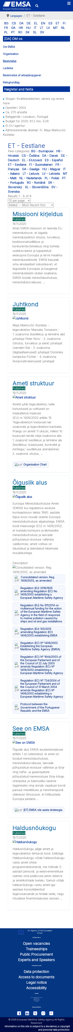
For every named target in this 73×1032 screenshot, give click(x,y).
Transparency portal (36, 965)
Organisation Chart (35, 464)
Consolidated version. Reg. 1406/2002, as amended (38, 579)
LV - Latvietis (51, 173)
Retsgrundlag (11, 82)
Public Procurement (36, 954)
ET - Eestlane (17, 164)
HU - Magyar (51, 169)
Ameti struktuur (33, 383)
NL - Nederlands (30, 178)
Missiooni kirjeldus (38, 214)
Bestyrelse (9, 61)
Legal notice (36, 982)
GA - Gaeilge (30, 169)
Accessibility (36, 988)
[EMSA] (17, 5)
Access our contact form (36, 1006)
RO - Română (36, 182)
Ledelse (8, 68)
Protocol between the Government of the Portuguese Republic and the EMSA (40, 707)
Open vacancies (36, 943)
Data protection (36, 971)
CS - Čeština (30, 155)
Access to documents (36, 977)
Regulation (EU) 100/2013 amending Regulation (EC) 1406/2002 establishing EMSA (38, 632)
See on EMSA (31, 728)
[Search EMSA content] (37, 5)
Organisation (11, 53)
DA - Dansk (50, 155)
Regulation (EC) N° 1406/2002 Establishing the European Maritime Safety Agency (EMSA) (40, 646)
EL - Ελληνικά (32, 160)
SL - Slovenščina (36, 187)
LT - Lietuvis (31, 173)
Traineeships (36, 949)
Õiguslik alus (30, 482)
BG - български (42, 151)
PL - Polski (52, 178)
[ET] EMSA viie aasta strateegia (42, 809)
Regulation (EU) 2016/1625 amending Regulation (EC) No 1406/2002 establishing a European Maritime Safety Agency (41, 592)
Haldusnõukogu (34, 828)
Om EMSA (9, 46)
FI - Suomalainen (41, 164)
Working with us (37, 937)
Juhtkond (25, 304)
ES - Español (54, 160)
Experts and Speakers (36, 959)
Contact (37, 993)
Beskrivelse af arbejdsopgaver (22, 75)
